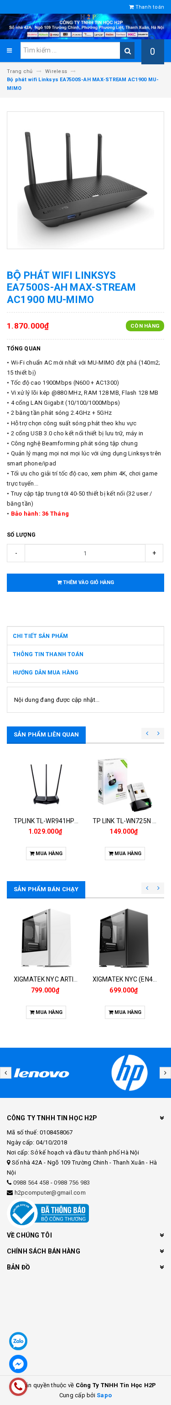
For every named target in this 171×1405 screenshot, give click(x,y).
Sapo (104, 1395)
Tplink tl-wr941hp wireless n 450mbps (77, 821)
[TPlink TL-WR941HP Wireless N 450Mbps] (46, 784)
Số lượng (21, 535)
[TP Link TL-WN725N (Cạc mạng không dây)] (125, 784)
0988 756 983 (72, 1182)
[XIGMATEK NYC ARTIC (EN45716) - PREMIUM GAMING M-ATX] (46, 938)
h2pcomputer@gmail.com (50, 1192)
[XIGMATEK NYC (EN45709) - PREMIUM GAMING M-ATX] (125, 938)
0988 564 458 (31, 1182)
